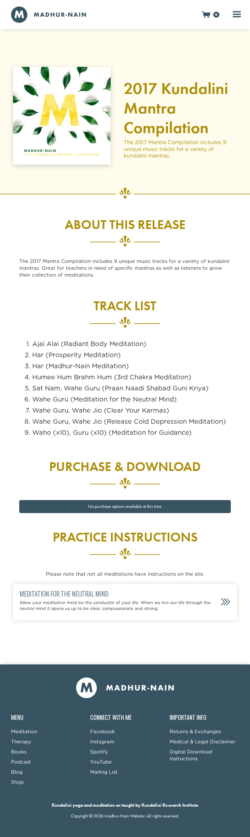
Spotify (99, 752)
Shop (17, 782)
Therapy (21, 741)
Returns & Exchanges (195, 731)
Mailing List (104, 772)
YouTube (101, 762)
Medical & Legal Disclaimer (202, 741)
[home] (48, 14)
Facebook (102, 731)
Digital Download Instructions (191, 755)
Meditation (24, 731)
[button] (210, 14)
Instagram (102, 741)
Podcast (21, 762)
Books (18, 752)
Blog (16, 772)
